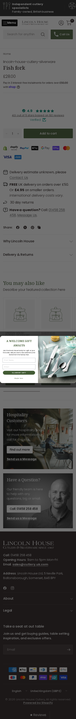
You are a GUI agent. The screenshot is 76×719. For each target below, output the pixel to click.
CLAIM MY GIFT (19, 372)
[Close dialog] (73, 338)
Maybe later (19, 378)
